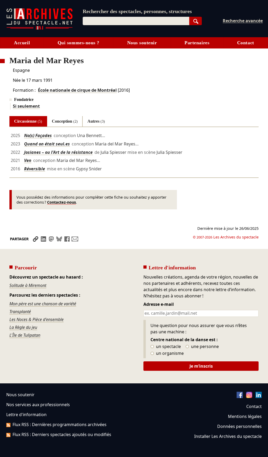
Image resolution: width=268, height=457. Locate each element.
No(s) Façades (38, 135)
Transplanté (20, 311)
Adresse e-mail (158, 304)
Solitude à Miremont (27, 285)
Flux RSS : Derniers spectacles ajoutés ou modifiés (62, 434)
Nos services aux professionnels (38, 404)
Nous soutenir (142, 42)
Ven (27, 160)
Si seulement (26, 106)
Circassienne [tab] (28, 121)
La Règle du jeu (23, 327)
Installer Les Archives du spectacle (228, 436)
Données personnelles (239, 426)
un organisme (169, 353)
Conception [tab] (65, 121)
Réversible (34, 169)
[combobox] (136, 21)
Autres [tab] (96, 121)
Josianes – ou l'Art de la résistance (58, 152)
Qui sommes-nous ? (78, 42)
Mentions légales (245, 416)
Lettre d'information (26, 414)
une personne (204, 346)
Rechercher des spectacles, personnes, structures (137, 11)
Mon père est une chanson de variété (42, 304)
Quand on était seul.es (47, 144)
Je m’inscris (201, 366)
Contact (245, 42)
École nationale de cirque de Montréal (77, 90)
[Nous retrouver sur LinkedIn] (258, 396)
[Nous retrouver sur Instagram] (249, 396)
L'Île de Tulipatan (24, 335)
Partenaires (197, 42)
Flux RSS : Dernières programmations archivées (60, 424)
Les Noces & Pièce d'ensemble (36, 319)
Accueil (22, 42)
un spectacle (168, 346)
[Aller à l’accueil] (39, 28)
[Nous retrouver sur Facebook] (240, 396)
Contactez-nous (61, 202)
